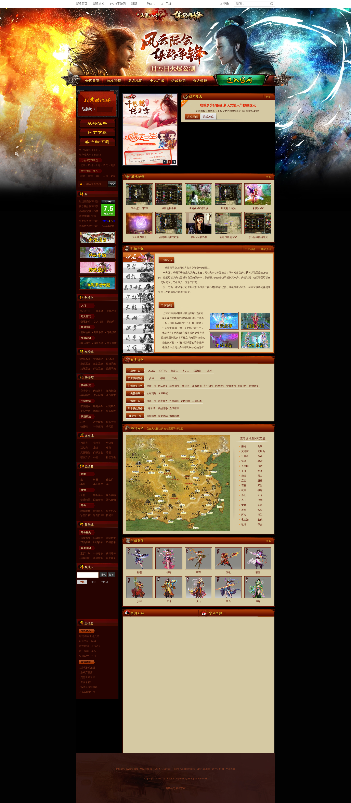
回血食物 (98, 499)
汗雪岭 (245, 456)
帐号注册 (85, 310)
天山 (174, 378)
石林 (243, 485)
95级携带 (111, 542)
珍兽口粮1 (85, 515)
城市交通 (111, 422)
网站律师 (190, 768)
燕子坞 (163, 370)
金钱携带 (111, 395)
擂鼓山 (197, 370)
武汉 (105, 165)
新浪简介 (121, 768)
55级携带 (98, 537)
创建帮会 (111, 406)
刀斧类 (84, 442)
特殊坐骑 (98, 426)
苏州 (260, 505)
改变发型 (98, 422)
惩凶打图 (186, 400)
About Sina (132, 768)
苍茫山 (185, 370)
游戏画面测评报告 (89, 201)
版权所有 (181, 788)
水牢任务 (163, 400)
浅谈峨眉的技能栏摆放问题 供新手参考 (183, 318)
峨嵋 (162, 378)
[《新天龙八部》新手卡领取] (150, 164)
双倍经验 (111, 410)
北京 (82, 165)
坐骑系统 (85, 363)
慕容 (260, 456)
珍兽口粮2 (98, 515)
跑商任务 (98, 406)
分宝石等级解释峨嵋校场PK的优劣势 (183, 313)
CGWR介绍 (108, 225)
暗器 (108, 452)
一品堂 (208, 370)
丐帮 (260, 466)
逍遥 (260, 480)
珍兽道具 (98, 510)
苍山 (243, 500)
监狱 (260, 519)
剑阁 (260, 446)
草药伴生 (98, 484)
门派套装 (98, 452)
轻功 (82, 422)
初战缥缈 (163, 408)
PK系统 (110, 358)
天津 (90, 175)
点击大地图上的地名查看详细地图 (164, 428)
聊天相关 (85, 343)
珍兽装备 (111, 558)
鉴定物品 (85, 395)
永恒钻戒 (163, 393)
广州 (90, 165)
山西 (105, 175)
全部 (82, 581)
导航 (149, 3)
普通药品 (85, 499)
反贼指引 (197, 385)
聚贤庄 (174, 370)
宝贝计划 (85, 410)
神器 (95, 457)
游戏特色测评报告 (89, 225)
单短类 (109, 442)
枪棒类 (97, 442)
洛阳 (260, 509)
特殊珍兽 (98, 553)
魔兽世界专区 (87, 677)
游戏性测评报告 (87, 216)
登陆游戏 (85, 321)
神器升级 (111, 457)
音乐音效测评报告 (89, 206)
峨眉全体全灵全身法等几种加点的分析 (183, 347)
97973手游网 (118, 3)
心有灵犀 (151, 393)
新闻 (239, 3)
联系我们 (167, 768)
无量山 (261, 451)
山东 (97, 175)
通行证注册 (218, 768)
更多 (112, 165)
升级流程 (112, 332)
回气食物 (111, 499)
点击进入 (96, 646)
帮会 (260, 524)
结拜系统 (85, 368)
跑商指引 (242, 385)
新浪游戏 (98, 3)
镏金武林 (174, 416)
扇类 (95, 447)
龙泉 (243, 505)
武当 (260, 485)
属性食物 (111, 495)
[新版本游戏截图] (251, 111)
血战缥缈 (174, 408)
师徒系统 (98, 368)
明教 (260, 470)
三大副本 (197, 400)
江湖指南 (111, 390)
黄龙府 (245, 451)
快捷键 (84, 426)
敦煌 (243, 524)
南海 (243, 446)
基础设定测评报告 (89, 211)
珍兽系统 (85, 358)
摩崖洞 (185, 385)
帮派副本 (85, 406)
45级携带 (85, 537)
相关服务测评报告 (89, 221)
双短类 (84, 447)
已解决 (104, 581)
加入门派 (98, 321)
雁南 (243, 509)
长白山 (245, 466)
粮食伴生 (98, 495)
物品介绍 (266, 249)
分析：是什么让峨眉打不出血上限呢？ (183, 323)
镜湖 (243, 461)
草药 (82, 484)
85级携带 (98, 542)
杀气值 (109, 426)
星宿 (260, 461)
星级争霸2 (85, 682)
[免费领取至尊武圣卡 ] (207, 111)
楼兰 (260, 514)
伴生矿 (109, 479)
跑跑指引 (220, 385)
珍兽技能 (98, 558)
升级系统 (98, 332)
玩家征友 (98, 410)
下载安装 (98, 310)
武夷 (243, 490)
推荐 (93, 581)
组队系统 (98, 343)
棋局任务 (151, 400)
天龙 (260, 495)
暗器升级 (85, 457)
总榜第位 (109, 221)
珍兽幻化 (85, 558)
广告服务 (156, 768)
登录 (226, 3)
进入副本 (98, 395)
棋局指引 (174, 385)
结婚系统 (111, 363)
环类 (108, 447)
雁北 (243, 495)
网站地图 (145, 768)
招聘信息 (179, 768)
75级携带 (85, 542)
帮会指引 (231, 385)
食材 (82, 495)
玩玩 (134, 3)
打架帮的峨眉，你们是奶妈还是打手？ (183, 327)
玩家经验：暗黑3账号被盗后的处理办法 (183, 332)
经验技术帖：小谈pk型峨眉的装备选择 (183, 342)
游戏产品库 (86, 672)
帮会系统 (98, 358)
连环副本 (174, 400)
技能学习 (112, 321)
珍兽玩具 (85, 510)
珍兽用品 (111, 510)
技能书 (109, 515)
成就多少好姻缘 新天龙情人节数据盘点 (228, 105)
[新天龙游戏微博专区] (230, 111)
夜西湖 (245, 519)
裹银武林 (163, 416)
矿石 (95, 479)
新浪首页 (81, 3)
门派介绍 (250, 249)
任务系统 (112, 343)
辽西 (243, 480)
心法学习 (85, 390)
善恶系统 (111, 368)
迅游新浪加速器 (89, 687)
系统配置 (112, 310)
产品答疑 (230, 768)
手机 (168, 3)
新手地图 (85, 332)
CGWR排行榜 (87, 692)
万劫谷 (151, 370)
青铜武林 (151, 416)
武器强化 (85, 452)
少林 (151, 378)
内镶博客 (98, 390)
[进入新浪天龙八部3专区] (257, 30)
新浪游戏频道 (87, 667)
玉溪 (243, 470)
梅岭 (243, 475)
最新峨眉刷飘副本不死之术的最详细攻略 (183, 337)
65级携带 (111, 537)
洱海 (243, 514)
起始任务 (151, 385)
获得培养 (111, 553)
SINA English (203, 768)
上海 (97, 165)
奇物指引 (254, 385)
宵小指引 (208, 385)
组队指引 (163, 385)
